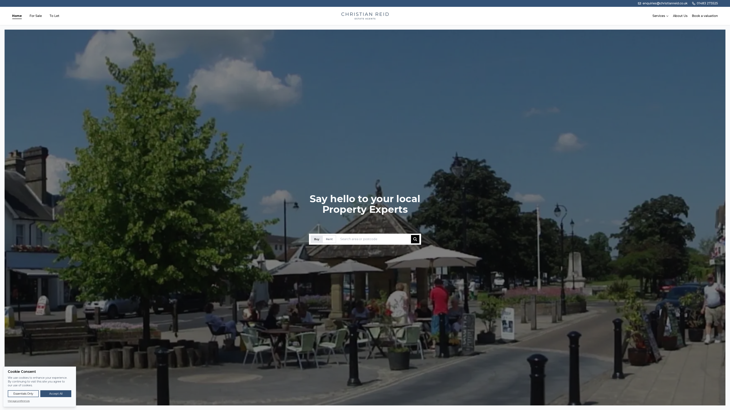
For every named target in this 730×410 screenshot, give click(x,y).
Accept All (56, 393)
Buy (316, 239)
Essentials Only (23, 393)
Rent (329, 239)
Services (658, 16)
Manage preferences (19, 400)
